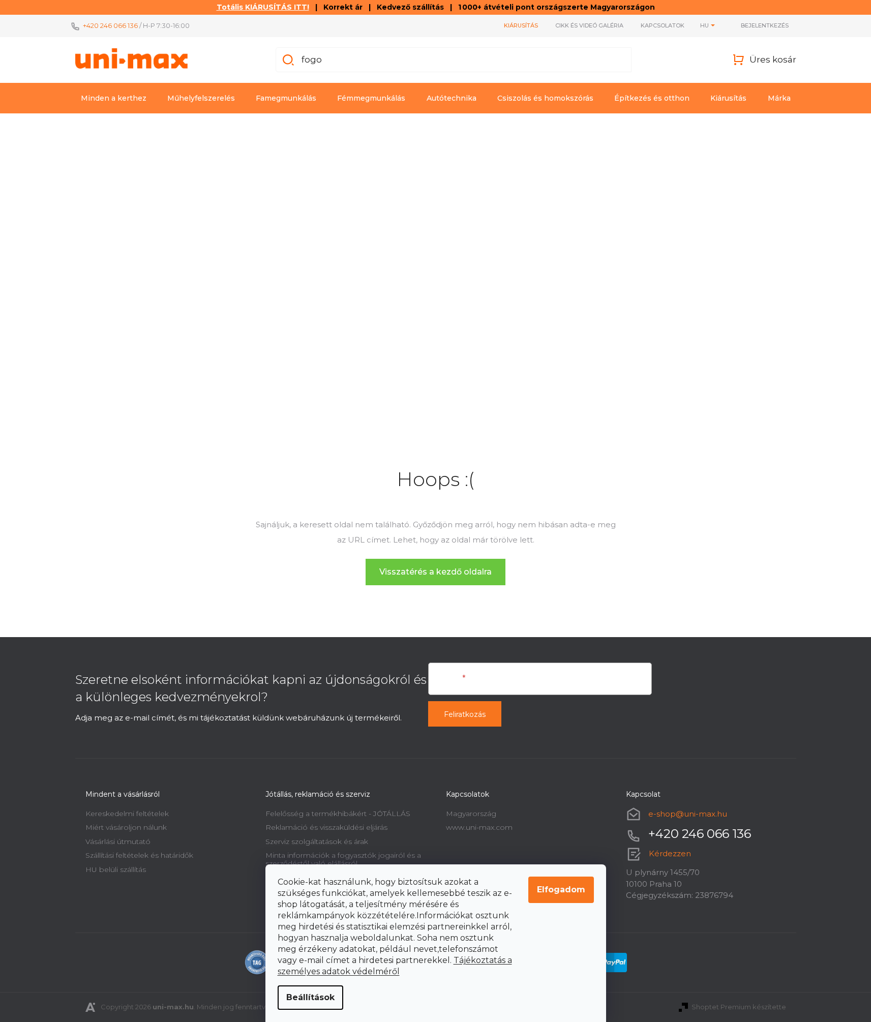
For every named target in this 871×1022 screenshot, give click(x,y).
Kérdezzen (670, 853)
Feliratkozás (465, 714)
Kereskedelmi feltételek (127, 813)
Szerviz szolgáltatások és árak (316, 841)
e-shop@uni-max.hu (687, 814)
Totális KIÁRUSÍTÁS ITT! (263, 7)
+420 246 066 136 (110, 25)
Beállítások (310, 997)
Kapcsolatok (662, 25)
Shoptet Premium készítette (739, 1007)
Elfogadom (561, 889)
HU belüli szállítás (115, 869)
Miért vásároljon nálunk (126, 827)
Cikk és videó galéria (589, 25)
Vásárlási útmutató (118, 841)
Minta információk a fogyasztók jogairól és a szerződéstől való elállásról (343, 859)
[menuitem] (113, 98)
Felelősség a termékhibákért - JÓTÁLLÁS (337, 813)
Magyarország (471, 813)
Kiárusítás (521, 25)
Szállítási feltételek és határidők (139, 855)
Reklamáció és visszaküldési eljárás (326, 827)
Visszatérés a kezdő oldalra (435, 572)
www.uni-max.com (479, 827)
